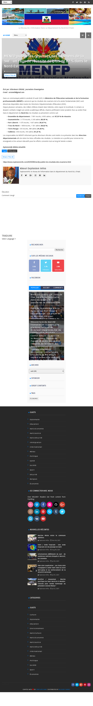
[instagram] (89, 684)
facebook (80, 196)
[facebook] (73, 2)
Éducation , (34, 71)
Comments (58, 288)
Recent (46, 288)
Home (7, 35)
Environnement (37, 628)
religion (33, 479)
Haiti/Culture (36, 633)
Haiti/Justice (35, 433)
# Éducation (12, 151)
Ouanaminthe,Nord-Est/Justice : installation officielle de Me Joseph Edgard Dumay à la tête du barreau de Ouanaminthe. (45, 354)
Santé (32, 461)
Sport (32, 470)
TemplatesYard (41, 689)
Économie (34, 398)
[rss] (89, 2)
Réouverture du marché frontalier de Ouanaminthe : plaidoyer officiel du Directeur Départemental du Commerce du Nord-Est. (46, 327)
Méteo (32, 452)
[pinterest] (85, 2)
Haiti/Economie (37, 429)
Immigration (35, 442)
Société (33, 465)
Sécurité (33, 475)
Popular (35, 288)
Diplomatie (35, 420)
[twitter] (77, 2)
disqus (88, 196)
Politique (34, 456)
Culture (33, 615)
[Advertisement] (46, 218)
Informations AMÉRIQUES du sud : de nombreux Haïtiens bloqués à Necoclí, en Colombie (52, 556)
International (36, 447)
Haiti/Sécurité (36, 438)
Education (34, 424)
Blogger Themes (64, 689)
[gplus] (81, 2)
